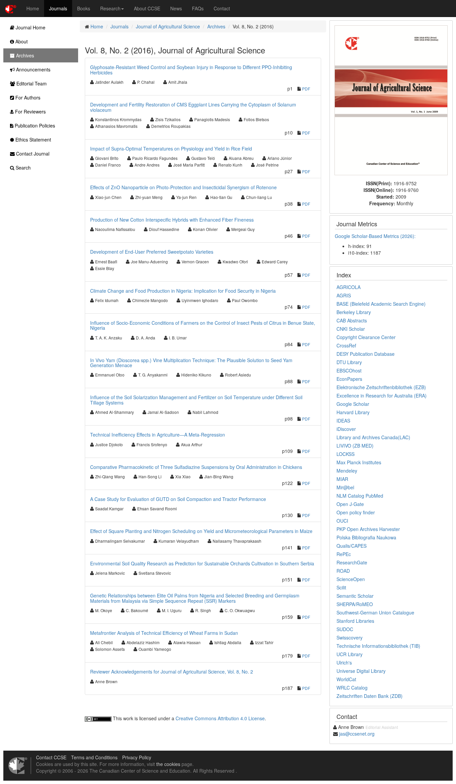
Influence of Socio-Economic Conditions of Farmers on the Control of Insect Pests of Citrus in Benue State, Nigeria (202, 325)
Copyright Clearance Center (366, 337)
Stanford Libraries (355, 620)
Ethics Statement (32, 139)
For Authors (27, 97)
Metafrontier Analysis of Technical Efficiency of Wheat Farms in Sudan (164, 632)
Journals (58, 8)
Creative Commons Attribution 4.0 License (220, 718)
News (176, 8)
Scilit (341, 587)
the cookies (168, 764)
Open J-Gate (350, 504)
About (21, 41)
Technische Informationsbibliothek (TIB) (378, 645)
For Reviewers (30, 111)
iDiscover (346, 429)
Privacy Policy (136, 757)
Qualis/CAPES (351, 545)
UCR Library (349, 654)
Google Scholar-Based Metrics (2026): (376, 236)
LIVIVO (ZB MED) (355, 445)
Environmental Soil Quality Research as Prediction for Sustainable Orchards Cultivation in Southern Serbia (202, 563)
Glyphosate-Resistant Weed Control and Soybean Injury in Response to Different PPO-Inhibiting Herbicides (191, 69)
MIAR (342, 479)
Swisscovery (349, 637)
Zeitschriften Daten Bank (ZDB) (369, 696)
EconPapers (349, 378)
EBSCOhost (349, 370)
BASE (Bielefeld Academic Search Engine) (381, 303)
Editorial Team (31, 83)
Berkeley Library (353, 312)
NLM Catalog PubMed (359, 495)
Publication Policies (34, 125)
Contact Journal (32, 153)
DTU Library (349, 362)
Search (22, 167)
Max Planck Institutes (358, 462)
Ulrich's (344, 662)
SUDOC (344, 629)
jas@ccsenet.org (357, 733)
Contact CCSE (51, 757)
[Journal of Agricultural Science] (391, 99)
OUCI (342, 520)
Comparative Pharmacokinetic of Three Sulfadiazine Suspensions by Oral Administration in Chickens (196, 467)
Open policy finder (355, 512)
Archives (216, 26)
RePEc (343, 554)
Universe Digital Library (361, 671)
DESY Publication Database (365, 353)
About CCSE (147, 8)
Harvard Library (353, 412)
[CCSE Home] (10, 8)
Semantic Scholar (355, 595)
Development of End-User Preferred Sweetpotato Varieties (151, 251)
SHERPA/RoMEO (354, 604)
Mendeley (346, 470)
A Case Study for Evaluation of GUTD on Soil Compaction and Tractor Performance (178, 499)
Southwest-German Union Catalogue (375, 612)
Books (83, 8)
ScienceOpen (350, 579)
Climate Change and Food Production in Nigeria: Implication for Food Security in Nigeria (183, 290)
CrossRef (346, 345)
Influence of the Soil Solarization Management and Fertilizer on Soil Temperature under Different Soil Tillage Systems (196, 400)
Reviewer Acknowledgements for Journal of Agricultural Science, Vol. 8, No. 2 (171, 671)
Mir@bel (345, 487)
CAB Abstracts (351, 320)
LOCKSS (345, 454)
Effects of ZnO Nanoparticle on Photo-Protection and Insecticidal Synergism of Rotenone (183, 187)
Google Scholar (352, 404)
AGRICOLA (348, 287)
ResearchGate (351, 562)
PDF (306, 88)
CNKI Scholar (350, 328)
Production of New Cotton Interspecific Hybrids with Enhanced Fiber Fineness (172, 219)
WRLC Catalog (352, 687)
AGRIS (343, 295)
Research (110, 8)
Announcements (32, 69)
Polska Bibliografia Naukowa (366, 537)
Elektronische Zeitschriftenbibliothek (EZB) (381, 387)
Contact (222, 8)
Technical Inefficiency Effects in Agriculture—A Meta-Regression (157, 434)
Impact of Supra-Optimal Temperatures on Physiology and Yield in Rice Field (171, 148)
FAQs (198, 8)
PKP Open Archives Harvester (368, 529)
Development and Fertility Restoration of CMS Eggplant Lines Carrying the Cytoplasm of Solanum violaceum (193, 107)
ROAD (343, 570)
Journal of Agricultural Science (168, 26)
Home (32, 8)
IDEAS (343, 420)
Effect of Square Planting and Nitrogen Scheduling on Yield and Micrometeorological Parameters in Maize (201, 531)
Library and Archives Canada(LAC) (373, 437)
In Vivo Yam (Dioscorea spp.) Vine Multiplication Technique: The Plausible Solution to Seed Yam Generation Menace (191, 362)
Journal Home (29, 27)
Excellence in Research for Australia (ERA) (381, 395)
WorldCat (346, 679)
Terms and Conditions (94, 757)
